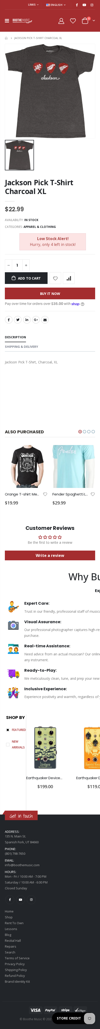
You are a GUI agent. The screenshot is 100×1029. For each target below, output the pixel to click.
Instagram (31, 899)
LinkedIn (27, 320)
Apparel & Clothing (40, 227)
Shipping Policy (16, 970)
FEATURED (19, 730)
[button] (80, 432)
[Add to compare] (69, 278)
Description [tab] (15, 337)
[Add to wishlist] (55, 278)
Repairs (10, 946)
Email (45, 320)
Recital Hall (13, 940)
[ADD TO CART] (39, 453)
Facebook (9, 320)
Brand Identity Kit (17, 981)
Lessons (11, 929)
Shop (9, 917)
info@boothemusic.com (22, 865)
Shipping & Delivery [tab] (21, 346)
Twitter (18, 320)
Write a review (50, 555)
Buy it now (50, 293)
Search (10, 952)
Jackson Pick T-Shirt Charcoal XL (39, 186)
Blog (8, 934)
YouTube (20, 899)
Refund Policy (15, 975)
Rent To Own (14, 923)
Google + (36, 320)
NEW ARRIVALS (18, 744)
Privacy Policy (15, 964)
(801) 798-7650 (15, 853)
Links (32, 4)
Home (6, 38)
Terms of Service (17, 958)
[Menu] (7, 20)
